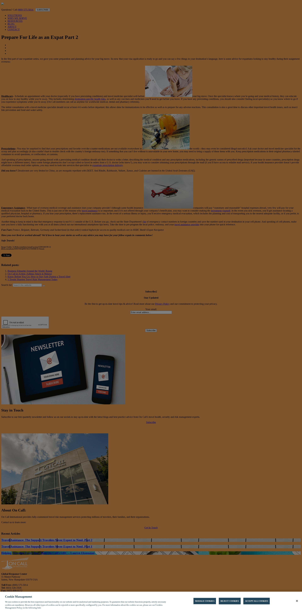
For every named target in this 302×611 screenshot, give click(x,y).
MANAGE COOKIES (204, 601)
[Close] (297, 600)
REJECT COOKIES (230, 601)
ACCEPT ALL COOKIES (256, 601)
